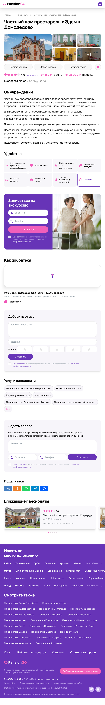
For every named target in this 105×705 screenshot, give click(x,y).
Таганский (50, 563)
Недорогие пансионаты (68, 388)
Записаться (28, 229)
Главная (7, 15)
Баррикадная (55, 570)
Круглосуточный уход (18, 395)
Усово (46, 585)
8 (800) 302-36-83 (15, 81)
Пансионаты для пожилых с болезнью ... (75, 402)
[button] (48, 532)
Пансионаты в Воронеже (82, 608)
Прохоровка (60, 585)
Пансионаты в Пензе (14, 626)
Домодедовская (18, 296)
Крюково (64, 563)
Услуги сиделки (43, 395)
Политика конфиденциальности (34, 683)
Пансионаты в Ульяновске (78, 637)
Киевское (21, 578)
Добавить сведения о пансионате (80, 671)
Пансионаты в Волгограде (52, 608)
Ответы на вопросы (83, 652)
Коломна (19, 585)
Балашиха (34, 585)
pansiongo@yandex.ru (48, 679)
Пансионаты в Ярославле (49, 643)
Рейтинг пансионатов (31, 652)
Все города (93, 585)
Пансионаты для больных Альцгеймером (27, 402)
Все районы (92, 563)
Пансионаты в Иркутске (79, 614)
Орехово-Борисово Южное (44, 296)
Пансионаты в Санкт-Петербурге (21, 603)
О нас (7, 652)
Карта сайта (9, 683)
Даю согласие (19, 237)
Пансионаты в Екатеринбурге (19, 614)
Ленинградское (38, 578)
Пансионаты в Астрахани (55, 603)
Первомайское (96, 578)
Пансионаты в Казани (15, 620)
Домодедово (69, 296)
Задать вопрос (48, 66)
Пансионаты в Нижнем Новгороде (79, 620)
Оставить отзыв (78, 66)
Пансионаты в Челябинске (17, 643)
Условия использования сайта (68, 683)
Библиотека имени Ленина (29, 570)
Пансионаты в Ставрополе (17, 637)
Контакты (58, 652)
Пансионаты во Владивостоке (19, 608)
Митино (78, 563)
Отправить (20, 356)
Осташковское (76, 578)
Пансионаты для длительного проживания (28, 388)
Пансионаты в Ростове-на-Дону (77, 626)
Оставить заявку (18, 66)
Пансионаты (22, 15)
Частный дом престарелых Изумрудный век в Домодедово (68, 515)
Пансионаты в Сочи (70, 631)
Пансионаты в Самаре (15, 631)
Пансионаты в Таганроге (48, 637)
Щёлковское (57, 578)
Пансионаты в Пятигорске (43, 626)
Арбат (37, 563)
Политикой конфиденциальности (28, 240)
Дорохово (77, 585)
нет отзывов (32, 75)
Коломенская (73, 570)
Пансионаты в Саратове (43, 631)
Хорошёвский (22, 563)
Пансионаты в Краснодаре (44, 620)
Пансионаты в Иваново (50, 614)
